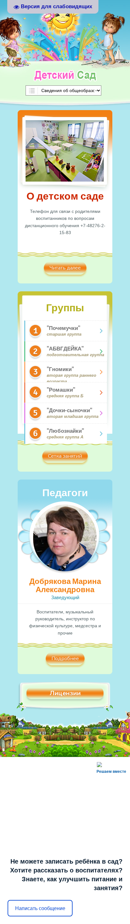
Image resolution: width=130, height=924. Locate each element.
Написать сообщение (40, 908)
